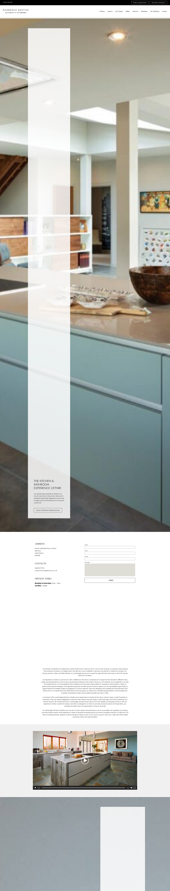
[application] (85, 760)
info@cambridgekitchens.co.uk (46, 570)
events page (98, 715)
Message (87, 562)
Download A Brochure (158, 3)
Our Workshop (154, 11)
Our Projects (119, 11)
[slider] (83, 787)
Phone (86, 556)
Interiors (110, 11)
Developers (144, 11)
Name (86, 545)
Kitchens (102, 11)
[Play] (35, 788)
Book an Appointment (140, 3)
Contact (164, 11)
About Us (135, 11)
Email (86, 551)
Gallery (128, 11)
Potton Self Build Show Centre (89, 669)
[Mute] (131, 788)
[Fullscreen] (135, 788)
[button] (110, 580)
